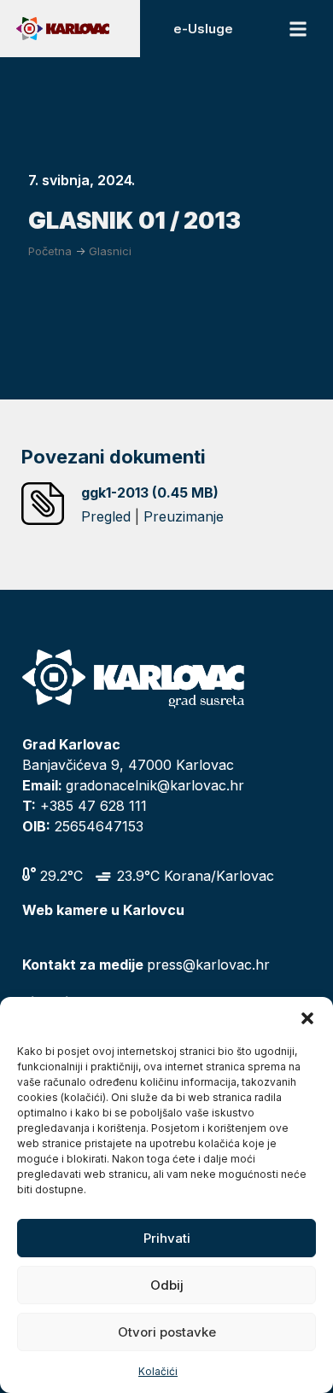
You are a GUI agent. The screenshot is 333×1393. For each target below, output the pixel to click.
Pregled (106, 516)
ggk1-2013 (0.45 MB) (150, 492)
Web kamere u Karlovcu (103, 909)
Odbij (167, 1285)
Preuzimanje (183, 516)
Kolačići (158, 1371)
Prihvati (166, 1238)
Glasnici (110, 251)
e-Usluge (203, 28)
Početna (50, 251)
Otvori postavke (167, 1332)
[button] (307, 1018)
